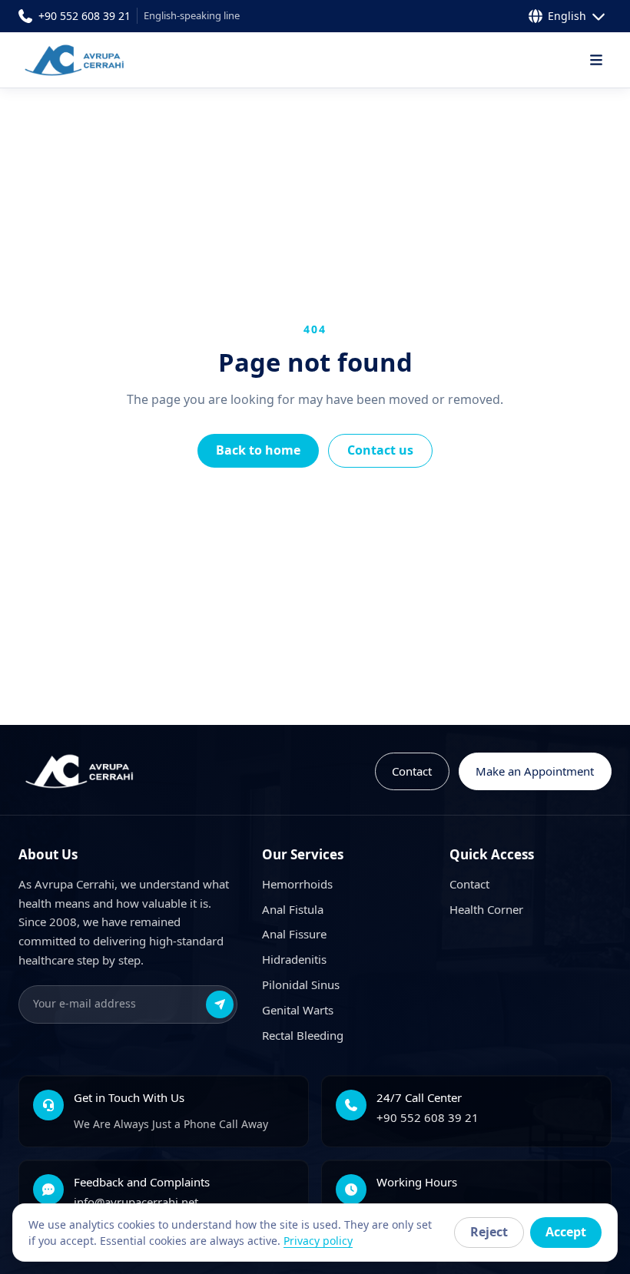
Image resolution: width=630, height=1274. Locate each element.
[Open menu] (596, 60)
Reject (489, 1231)
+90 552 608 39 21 (427, 1117)
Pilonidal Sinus (301, 984)
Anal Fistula (292, 909)
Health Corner (486, 909)
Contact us (380, 450)
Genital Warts (297, 1010)
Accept (565, 1231)
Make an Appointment (535, 771)
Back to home (258, 450)
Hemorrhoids (297, 884)
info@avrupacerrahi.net (136, 1201)
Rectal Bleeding (302, 1035)
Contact (412, 771)
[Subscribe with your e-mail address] (220, 1004)
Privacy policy (318, 1240)
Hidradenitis (294, 959)
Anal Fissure (294, 933)
